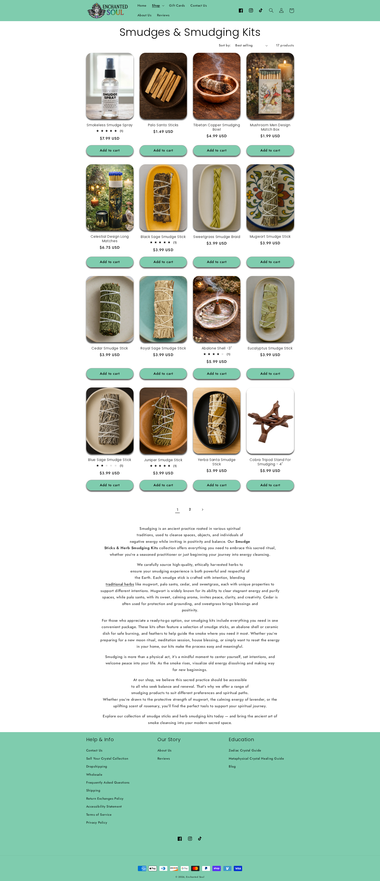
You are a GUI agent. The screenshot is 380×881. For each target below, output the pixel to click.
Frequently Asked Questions (108, 782)
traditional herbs (120, 584)
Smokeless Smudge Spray (110, 125)
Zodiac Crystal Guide (245, 750)
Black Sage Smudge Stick (163, 237)
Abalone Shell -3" (217, 348)
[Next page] (202, 509)
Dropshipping (97, 766)
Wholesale (94, 774)
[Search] (271, 10)
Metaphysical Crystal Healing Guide (256, 758)
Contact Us (94, 750)
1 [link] (178, 509)
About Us (164, 750)
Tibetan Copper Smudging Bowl (216, 127)
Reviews (163, 758)
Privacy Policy (96, 822)
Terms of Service (99, 814)
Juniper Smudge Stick (163, 460)
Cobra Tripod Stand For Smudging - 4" (270, 462)
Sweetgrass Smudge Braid (216, 237)
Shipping (93, 790)
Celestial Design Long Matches (110, 238)
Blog (232, 766)
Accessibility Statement (104, 806)
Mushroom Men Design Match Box (270, 127)
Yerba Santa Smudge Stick (217, 462)
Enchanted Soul (195, 877)
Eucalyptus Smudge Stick (270, 348)
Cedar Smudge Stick (109, 348)
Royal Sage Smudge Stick (163, 348)
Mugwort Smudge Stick (270, 236)
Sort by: (225, 45)
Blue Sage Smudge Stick (109, 460)
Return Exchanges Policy (105, 798)
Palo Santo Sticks (163, 125)
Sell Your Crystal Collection (107, 758)
